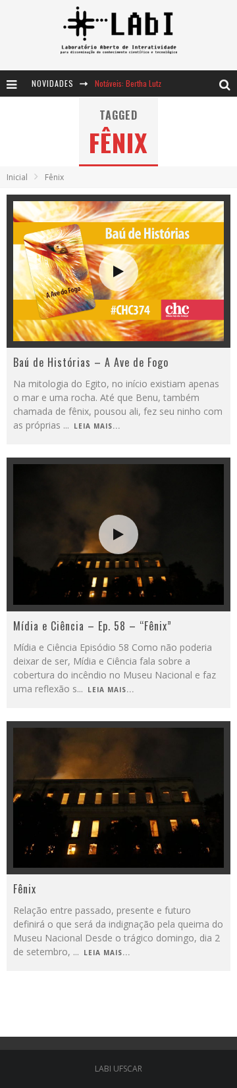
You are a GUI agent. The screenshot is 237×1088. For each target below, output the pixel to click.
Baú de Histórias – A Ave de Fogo (91, 362)
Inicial (17, 177)
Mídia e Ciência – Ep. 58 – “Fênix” (92, 626)
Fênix (24, 889)
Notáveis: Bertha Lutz (128, 83)
